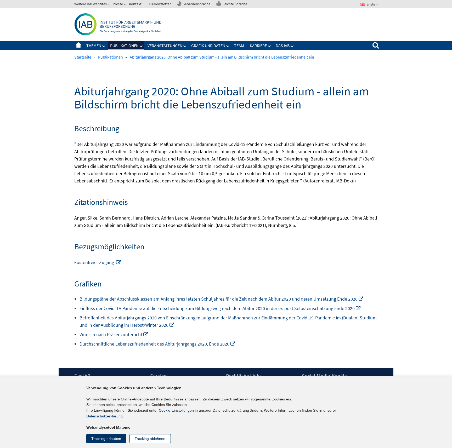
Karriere (258, 45)
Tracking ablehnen (150, 438)
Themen (93, 45)
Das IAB (283, 45)
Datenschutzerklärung (104, 416)
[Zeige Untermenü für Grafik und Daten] (228, 46)
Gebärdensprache (196, 4)
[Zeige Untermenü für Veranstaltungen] (185, 46)
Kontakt (135, 4)
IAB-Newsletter (159, 4)
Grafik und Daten (208, 45)
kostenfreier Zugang (97, 262)
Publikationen (124, 45)
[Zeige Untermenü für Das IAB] (292, 46)
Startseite (78, 45)
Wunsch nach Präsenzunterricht (114, 334)
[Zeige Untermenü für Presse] (125, 5)
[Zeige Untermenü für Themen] (104, 46)
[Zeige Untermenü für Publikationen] (141, 46)
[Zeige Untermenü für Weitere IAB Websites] (109, 5)
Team (239, 45)
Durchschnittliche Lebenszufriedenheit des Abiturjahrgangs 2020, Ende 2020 (158, 344)
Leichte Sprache (235, 4)
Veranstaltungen (165, 45)
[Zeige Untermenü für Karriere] (269, 46)
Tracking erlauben (106, 438)
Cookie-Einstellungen (176, 410)
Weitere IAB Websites (90, 4)
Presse (118, 4)
